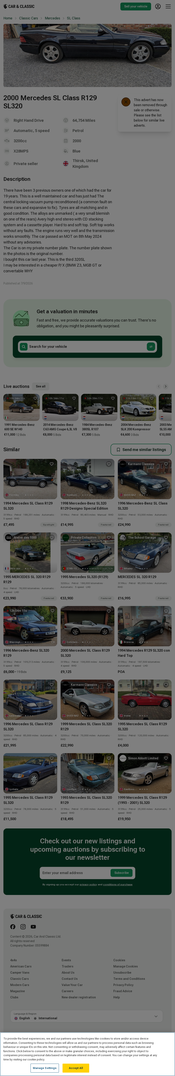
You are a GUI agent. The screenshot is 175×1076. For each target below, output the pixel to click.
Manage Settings (45, 1068)
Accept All (76, 1068)
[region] (87, 1054)
